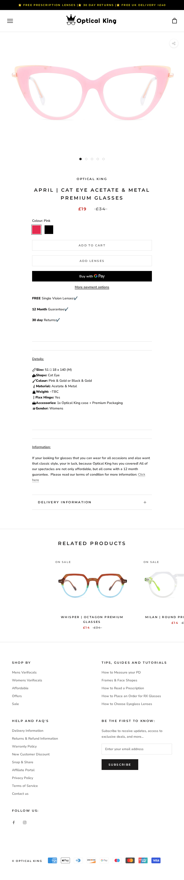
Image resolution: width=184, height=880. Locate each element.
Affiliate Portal (23, 770)
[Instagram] (24, 822)
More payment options (92, 287)
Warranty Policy (24, 746)
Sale (15, 704)
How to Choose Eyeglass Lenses (127, 704)
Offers (17, 696)
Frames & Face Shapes (119, 680)
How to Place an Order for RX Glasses (131, 696)
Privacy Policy (22, 778)
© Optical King (27, 861)
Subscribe (120, 764)
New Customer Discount (31, 754)
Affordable (20, 688)
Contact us (20, 793)
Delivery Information (65, 502)
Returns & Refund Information (35, 738)
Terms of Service (25, 786)
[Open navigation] (10, 21)
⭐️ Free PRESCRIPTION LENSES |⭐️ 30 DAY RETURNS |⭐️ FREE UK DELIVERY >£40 (92, 5)
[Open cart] (174, 21)
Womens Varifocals (27, 680)
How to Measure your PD (121, 672)
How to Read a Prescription (123, 688)
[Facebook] (13, 822)
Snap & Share (22, 762)
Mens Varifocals (24, 672)
